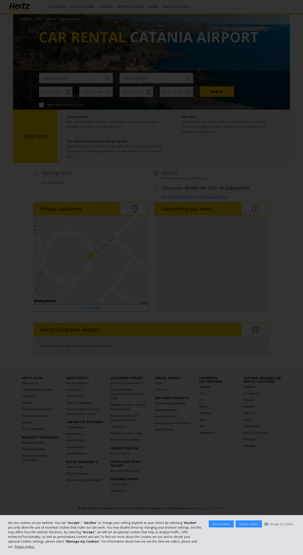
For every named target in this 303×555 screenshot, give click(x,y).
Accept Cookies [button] (221, 524)
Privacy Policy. (24, 547)
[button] (279, 523)
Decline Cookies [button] (248, 524)
